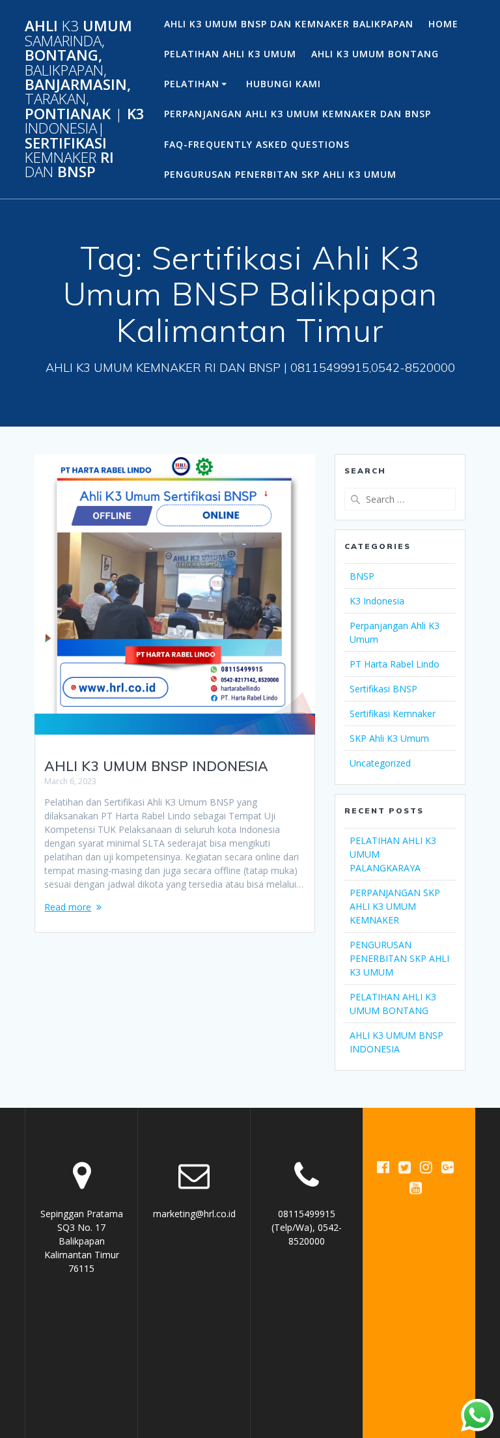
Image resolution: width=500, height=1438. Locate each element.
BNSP (362, 576)
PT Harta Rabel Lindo (394, 664)
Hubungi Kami (283, 84)
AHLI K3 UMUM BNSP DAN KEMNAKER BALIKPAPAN (288, 24)
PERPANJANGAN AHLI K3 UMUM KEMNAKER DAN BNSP (297, 113)
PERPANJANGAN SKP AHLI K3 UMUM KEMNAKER (395, 906)
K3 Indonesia (377, 601)
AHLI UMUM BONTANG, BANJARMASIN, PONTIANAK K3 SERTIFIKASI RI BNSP (85, 99)
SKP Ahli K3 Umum (389, 738)
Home (443, 24)
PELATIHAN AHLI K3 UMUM (230, 54)
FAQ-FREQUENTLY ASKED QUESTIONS (257, 144)
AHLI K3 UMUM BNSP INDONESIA (156, 765)
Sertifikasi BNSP (383, 689)
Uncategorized (380, 763)
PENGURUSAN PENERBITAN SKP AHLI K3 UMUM (280, 174)
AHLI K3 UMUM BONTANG (375, 54)
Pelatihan (191, 84)
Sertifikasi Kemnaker (393, 713)
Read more (67, 907)
